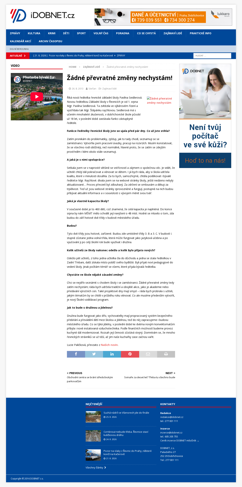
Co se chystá (146, 33)
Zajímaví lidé (173, 33)
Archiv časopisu (50, 41)
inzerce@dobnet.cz (171, 432)
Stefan (92, 88)
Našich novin (109, 345)
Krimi (51, 33)
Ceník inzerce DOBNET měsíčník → (179, 440)
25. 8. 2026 (111, 416)
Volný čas (101, 33)
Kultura (34, 33)
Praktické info (200, 33)
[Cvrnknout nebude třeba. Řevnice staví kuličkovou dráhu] (93, 436)
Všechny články (95, 467)
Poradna (122, 33)
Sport (81, 33)
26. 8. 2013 (77, 88)
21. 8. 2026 (111, 458)
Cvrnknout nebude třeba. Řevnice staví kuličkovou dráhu (126, 433)
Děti (66, 33)
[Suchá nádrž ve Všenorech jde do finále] (93, 416)
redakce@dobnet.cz (171, 417)
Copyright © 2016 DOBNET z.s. (27, 478)
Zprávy (15, 33)
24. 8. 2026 (111, 439)
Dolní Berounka (19, 48)
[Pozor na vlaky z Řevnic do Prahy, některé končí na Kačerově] (93, 455)
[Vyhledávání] (212, 55)
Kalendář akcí (20, 41)
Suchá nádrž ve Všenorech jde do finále (126, 412)
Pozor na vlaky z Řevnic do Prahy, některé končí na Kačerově (128, 452)
